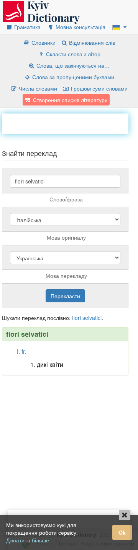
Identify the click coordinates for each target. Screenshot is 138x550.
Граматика (27, 27)
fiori (76, 317)
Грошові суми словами (98, 88)
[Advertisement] (70, 123)
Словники (43, 42)
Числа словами (37, 88)
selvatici (92, 317)
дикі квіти (50, 364)
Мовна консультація (79, 27)
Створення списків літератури (69, 100)
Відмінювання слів (91, 42)
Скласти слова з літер (72, 54)
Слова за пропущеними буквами (72, 77)
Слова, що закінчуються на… (72, 65)
